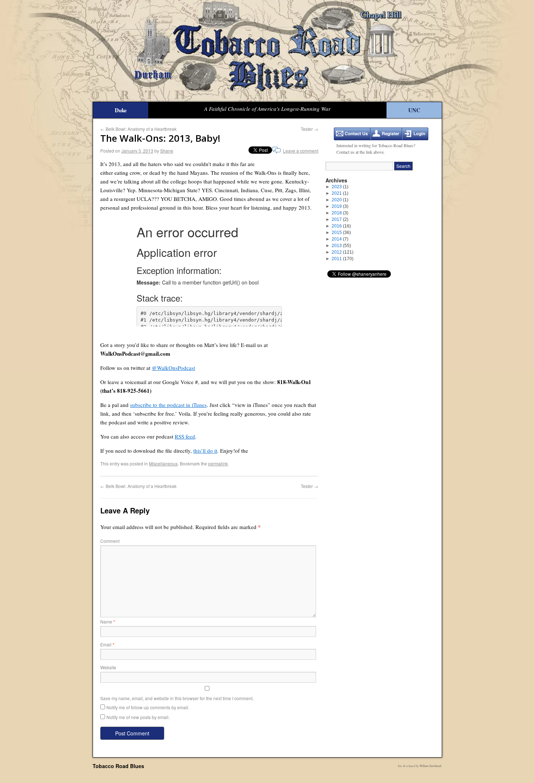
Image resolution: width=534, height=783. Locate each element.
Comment (110, 541)
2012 (342, 252)
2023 (340, 186)
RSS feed (185, 436)
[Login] (415, 134)
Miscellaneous (163, 463)
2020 (340, 199)
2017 (340, 219)
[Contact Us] (352, 134)
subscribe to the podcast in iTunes (168, 404)
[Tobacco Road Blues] (267, 51)
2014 (340, 239)
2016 (341, 226)
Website (108, 667)
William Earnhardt (430, 766)
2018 (340, 212)
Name (107, 621)
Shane (166, 151)
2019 (340, 206)
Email (107, 644)
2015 (341, 232)
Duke (121, 110)
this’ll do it (205, 450)
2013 (341, 245)
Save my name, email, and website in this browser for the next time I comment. (177, 698)
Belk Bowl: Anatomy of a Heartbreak (138, 129)
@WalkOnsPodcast (173, 367)
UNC (414, 110)
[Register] (386, 134)
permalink (218, 463)
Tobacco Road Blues (118, 766)
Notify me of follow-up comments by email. (147, 707)
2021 (340, 193)
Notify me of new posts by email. (138, 717)
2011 (342, 258)
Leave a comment (300, 151)
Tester (309, 129)
